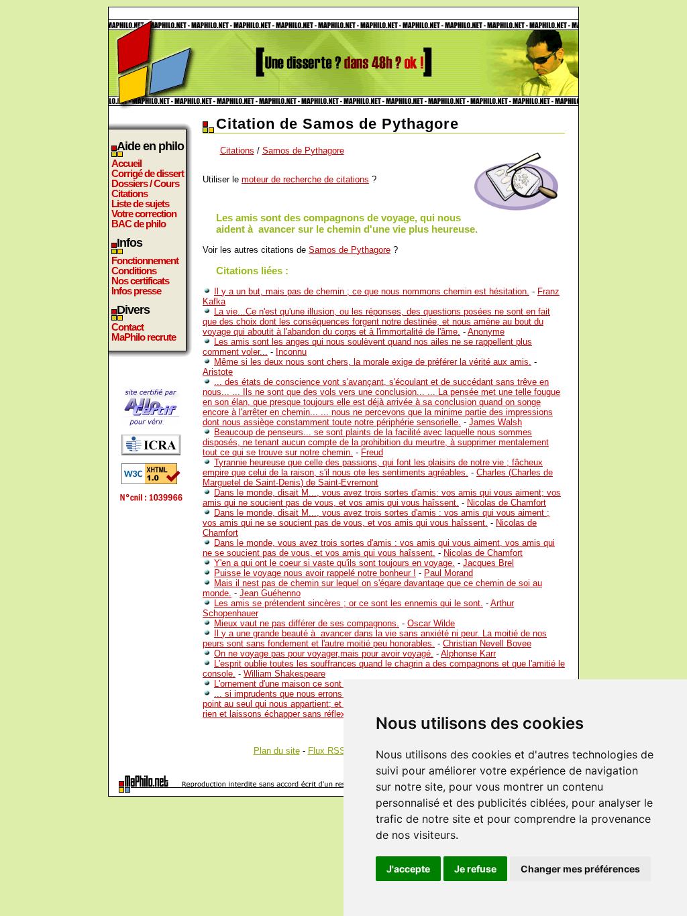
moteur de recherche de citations (305, 179)
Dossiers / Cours (145, 183)
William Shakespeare (284, 674)
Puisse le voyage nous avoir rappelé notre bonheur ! (315, 573)
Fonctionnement (144, 260)
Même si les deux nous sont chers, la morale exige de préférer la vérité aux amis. (372, 362)
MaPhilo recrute (143, 337)
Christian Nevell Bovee (487, 643)
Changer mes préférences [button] (580, 868)
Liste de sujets (140, 203)
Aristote (218, 372)
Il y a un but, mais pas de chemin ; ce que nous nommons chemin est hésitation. (371, 291)
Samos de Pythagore (303, 151)
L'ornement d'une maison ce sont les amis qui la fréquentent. (332, 684)
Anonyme (486, 332)
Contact (127, 327)
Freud (372, 452)
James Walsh (495, 422)
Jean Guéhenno (270, 593)
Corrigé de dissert (147, 173)
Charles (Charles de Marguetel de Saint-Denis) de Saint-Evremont (378, 477)
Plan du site (277, 751)
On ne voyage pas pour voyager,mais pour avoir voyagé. (323, 653)
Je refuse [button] (475, 868)
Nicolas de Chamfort (506, 503)
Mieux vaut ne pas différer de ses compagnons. (306, 623)
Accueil (126, 163)
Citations (129, 193)
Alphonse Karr (468, 653)
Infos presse (136, 291)
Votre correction (143, 214)
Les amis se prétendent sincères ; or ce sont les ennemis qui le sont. (348, 603)
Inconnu (291, 352)
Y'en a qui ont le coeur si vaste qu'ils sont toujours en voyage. (334, 563)
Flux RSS (327, 751)
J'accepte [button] (408, 868)
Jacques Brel (488, 563)
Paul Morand (448, 573)
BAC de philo (138, 224)
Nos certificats (140, 281)
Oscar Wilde (431, 623)
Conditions (133, 271)
